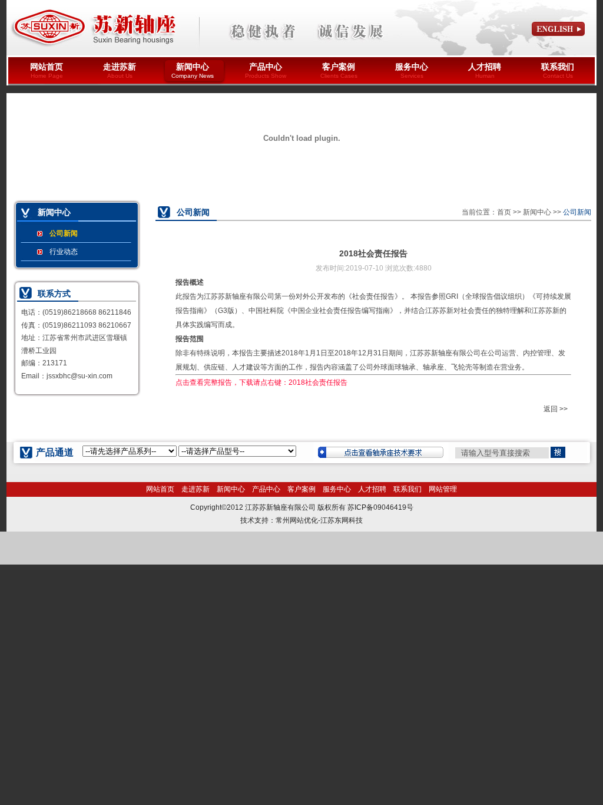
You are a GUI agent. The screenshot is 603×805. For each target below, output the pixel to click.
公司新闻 (63, 233)
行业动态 (63, 252)
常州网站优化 (297, 520)
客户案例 (338, 70)
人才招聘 (484, 70)
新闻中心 (192, 70)
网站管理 (443, 489)
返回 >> (556, 409)
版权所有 (331, 507)
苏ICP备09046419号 (380, 507)
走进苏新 (119, 70)
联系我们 (557, 70)
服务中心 (411, 70)
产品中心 (265, 70)
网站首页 (46, 70)
